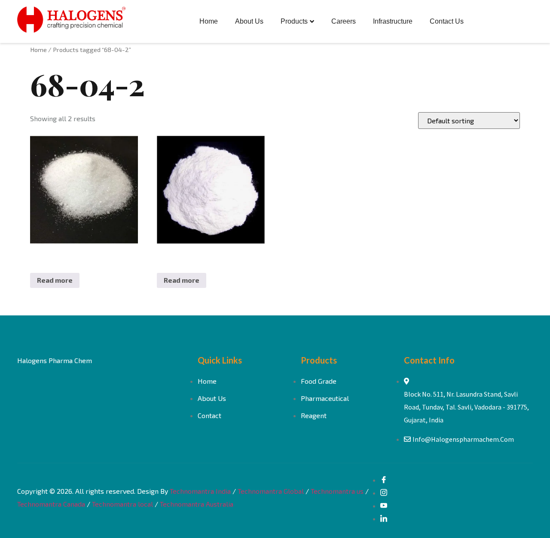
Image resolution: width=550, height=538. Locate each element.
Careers (343, 21)
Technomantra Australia (196, 504)
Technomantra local (122, 504)
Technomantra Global (271, 491)
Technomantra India (200, 491)
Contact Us (447, 21)
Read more (55, 280)
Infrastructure (392, 21)
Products (294, 21)
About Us (249, 21)
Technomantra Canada (51, 504)
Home (208, 21)
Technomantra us (337, 491)
